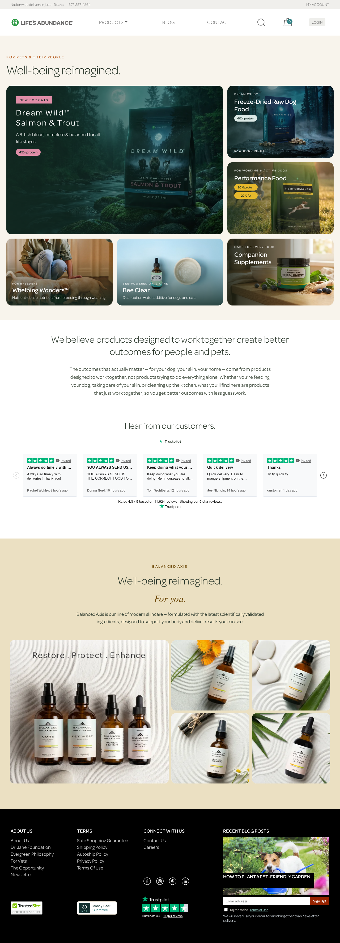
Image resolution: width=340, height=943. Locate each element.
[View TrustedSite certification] (26, 907)
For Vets (19, 861)
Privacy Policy (90, 861)
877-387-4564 (80, 4)
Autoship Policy (92, 854)
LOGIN (317, 22)
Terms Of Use (90, 867)
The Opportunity (27, 867)
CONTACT (218, 22)
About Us (20, 840)
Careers (151, 847)
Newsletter (21, 874)
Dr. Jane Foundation (31, 847)
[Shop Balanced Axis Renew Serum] (210, 748)
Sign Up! (319, 900)
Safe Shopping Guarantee (102, 840)
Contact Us (154, 840)
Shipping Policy (92, 847)
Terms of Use (259, 909)
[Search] (261, 22)
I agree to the (249, 909)
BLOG (168, 22)
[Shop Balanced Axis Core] (210, 675)
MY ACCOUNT (317, 4)
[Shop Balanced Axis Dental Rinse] (291, 748)
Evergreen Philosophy (32, 854)
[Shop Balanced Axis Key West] (291, 675)
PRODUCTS (111, 22)
